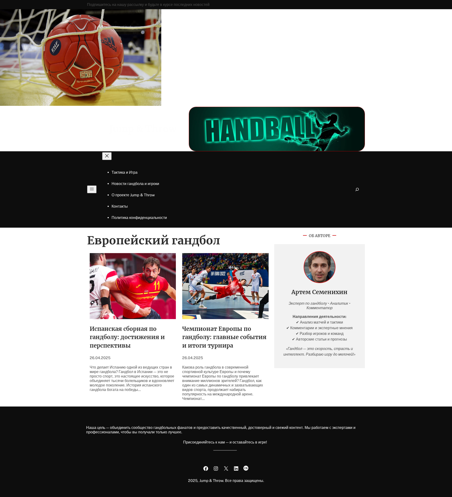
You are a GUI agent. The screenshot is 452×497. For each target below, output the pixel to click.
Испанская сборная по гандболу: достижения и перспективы (127, 337)
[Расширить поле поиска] (357, 189)
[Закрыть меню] (107, 156)
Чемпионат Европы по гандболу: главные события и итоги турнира (224, 337)
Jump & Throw (142, 129)
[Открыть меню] (92, 189)
